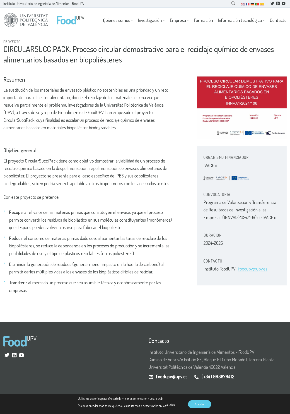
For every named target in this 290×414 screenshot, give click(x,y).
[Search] (233, 3)
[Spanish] (262, 3)
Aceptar (199, 404)
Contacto (278, 20)
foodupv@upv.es (252, 269)
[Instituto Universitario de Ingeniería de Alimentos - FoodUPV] (44, 20)
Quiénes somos (116, 20)
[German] (253, 3)
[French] (248, 3)
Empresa (178, 20)
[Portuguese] (257, 3)
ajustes (171, 405)
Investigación (150, 20)
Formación (203, 20)
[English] (243, 3)
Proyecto (12, 41)
